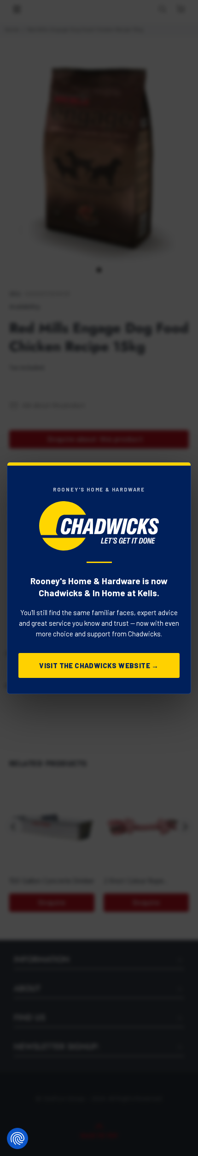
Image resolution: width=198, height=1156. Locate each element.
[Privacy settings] (17, 1138)
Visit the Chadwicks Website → (99, 665)
